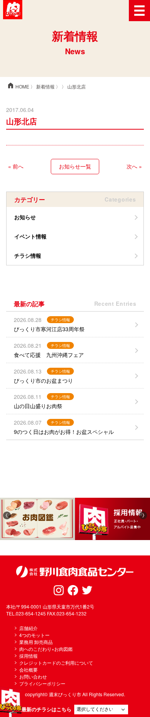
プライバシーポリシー (42, 683)
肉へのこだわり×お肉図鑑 (46, 648)
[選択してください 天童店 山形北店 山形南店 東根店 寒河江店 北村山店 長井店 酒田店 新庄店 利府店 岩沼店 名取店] (101, 709)
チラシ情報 (27, 255)
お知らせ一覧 (75, 166)
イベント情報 (30, 236)
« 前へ (15, 166)
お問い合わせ (33, 676)
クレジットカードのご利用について (56, 662)
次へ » (134, 166)
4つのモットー (34, 635)
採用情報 (28, 655)
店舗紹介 (28, 628)
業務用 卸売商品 (36, 642)
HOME (17, 86)
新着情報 (45, 86)
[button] (7, 515)
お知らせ (25, 217)
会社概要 (28, 669)
